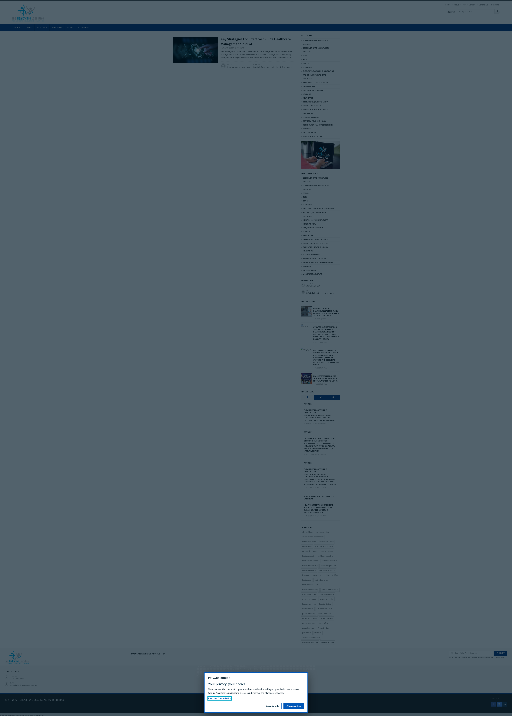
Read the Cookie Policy (219, 698)
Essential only (272, 706)
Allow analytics (294, 706)
